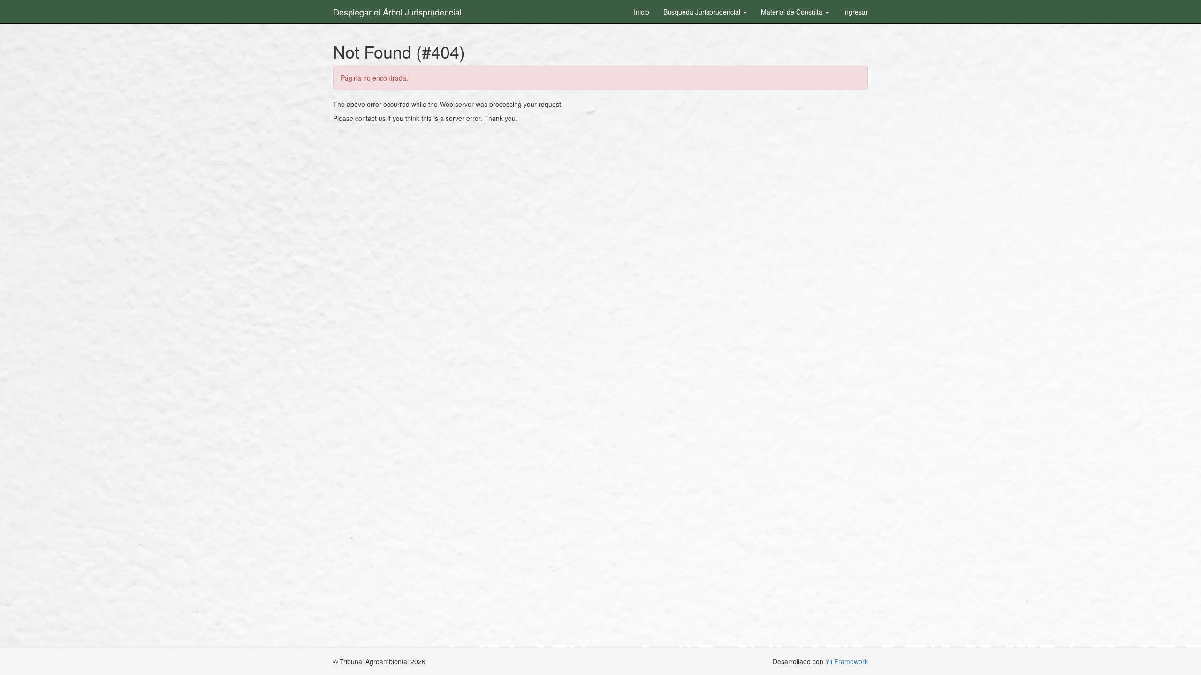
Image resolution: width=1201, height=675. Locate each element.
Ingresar (855, 11)
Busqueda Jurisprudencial (702, 11)
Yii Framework (846, 661)
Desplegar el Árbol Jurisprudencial (397, 12)
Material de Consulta (792, 11)
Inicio (641, 11)
